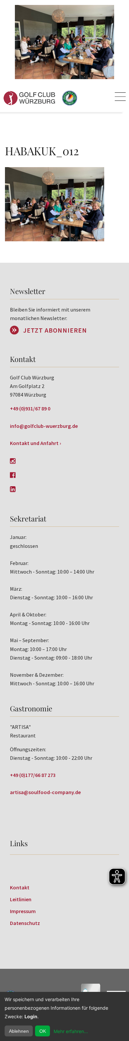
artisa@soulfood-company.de (45, 792)
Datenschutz (25, 923)
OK (42, 1031)
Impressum (23, 911)
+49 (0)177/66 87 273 (33, 775)
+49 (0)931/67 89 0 (30, 408)
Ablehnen (19, 1031)
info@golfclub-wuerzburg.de (44, 426)
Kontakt (19, 887)
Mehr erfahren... (71, 1031)
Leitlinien (20, 899)
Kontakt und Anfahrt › (35, 443)
